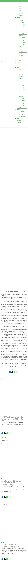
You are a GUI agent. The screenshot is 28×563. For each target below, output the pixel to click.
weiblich (21, 35)
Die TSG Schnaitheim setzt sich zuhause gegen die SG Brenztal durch (12, 419)
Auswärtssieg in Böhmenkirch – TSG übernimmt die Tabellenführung (12, 483)
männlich (21, 20)
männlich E (24, 33)
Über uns (18, 48)
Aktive (18, 3)
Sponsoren (19, 58)
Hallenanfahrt (22, 57)
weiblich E (24, 44)
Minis (20, 46)
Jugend (18, 17)
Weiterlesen (4, 437)
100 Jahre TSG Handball (21, 64)
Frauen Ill (21, 15)
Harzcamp (19, 62)
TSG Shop (19, 60)
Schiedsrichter (22, 51)
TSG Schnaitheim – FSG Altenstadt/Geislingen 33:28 (11, 546)
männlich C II (24, 29)
